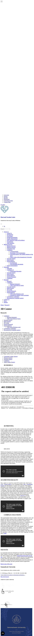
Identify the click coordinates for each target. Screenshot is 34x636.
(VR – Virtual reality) (6, 484)
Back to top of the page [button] (6, 564)
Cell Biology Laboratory (13, 296)
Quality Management (12, 239)
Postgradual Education (15, 271)
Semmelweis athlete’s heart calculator (19, 295)
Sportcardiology (11, 261)
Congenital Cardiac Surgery (11, 356)
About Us (6, 231)
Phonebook (6, 199)
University (6, 195)
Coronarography (14, 251)
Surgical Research (11, 277)
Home (2, 305)
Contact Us (6, 299)
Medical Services (8, 244)
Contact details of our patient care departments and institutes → (13, 574)
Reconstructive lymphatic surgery (15, 298)
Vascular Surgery (11, 258)
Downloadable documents (16, 264)
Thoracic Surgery (8, 358)
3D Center (9, 289)
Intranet (6, 302)
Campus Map (7, 202)
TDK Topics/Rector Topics (17, 285)
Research (6, 279)
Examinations (13, 262)
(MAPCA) (23, 495)
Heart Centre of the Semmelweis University (21, 257)
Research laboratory (15, 284)
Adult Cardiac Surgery (9, 362)
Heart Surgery (10, 260)
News (5, 301)
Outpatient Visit (11, 248)
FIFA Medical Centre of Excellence (16, 240)
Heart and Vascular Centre (8, 217)
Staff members (10, 243)
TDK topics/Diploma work (17, 294)
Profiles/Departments (12, 237)
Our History (10, 236)
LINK (4, 533)
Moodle (6, 198)
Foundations (10, 241)
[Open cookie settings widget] (3, 633)
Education (6, 267)
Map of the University (5, 576)
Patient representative (12, 265)
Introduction (10, 234)
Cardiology (10, 250)
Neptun (6, 196)
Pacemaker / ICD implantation (17, 253)
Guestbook (9, 278)
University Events (8, 200)
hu (4, 226)
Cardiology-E (10, 270)
